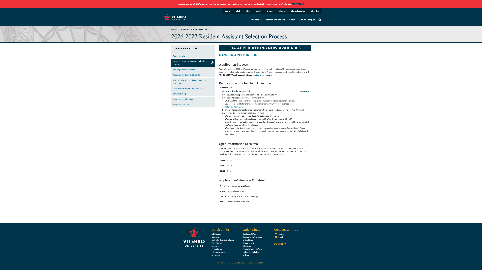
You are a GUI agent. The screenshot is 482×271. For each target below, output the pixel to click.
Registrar (215, 246)
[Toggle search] (320, 20)
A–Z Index (216, 255)
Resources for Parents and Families (187, 88)
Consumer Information (252, 237)
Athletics (315, 11)
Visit (238, 11)
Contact (281, 234)
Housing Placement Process (184, 69)
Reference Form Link (234, 107)
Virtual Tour (248, 240)
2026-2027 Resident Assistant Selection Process (189, 62)
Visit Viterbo (217, 243)
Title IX (246, 255)
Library (282, 11)
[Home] (175, 16)
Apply (227, 11)
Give (248, 11)
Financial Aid (217, 249)
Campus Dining (179, 93)
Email (280, 237)
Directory (247, 246)
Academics (256, 19)
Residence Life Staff (181, 104)
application (257, 75)
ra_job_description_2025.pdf (237, 91)
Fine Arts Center (298, 11)
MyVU (258, 11)
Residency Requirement (183, 99)
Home (173, 29)
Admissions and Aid (275, 19)
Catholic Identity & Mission (223, 240)
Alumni (270, 11)
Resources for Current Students (186, 75)
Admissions (216, 234)
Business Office (249, 234)
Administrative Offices (252, 249)
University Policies (251, 252)
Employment (248, 243)
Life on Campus (307, 19)
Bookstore (216, 237)
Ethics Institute (218, 252)
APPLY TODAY (298, 4)
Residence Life (201, 29)
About (292, 19)
